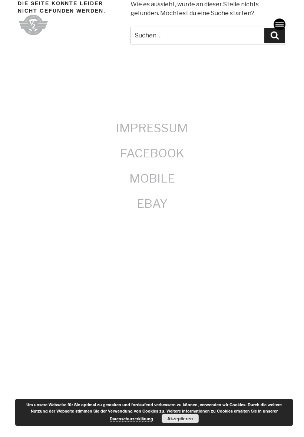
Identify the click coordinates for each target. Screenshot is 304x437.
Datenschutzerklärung (131, 418)
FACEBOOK (152, 153)
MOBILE (152, 178)
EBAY (152, 203)
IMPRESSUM (152, 128)
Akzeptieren (180, 418)
